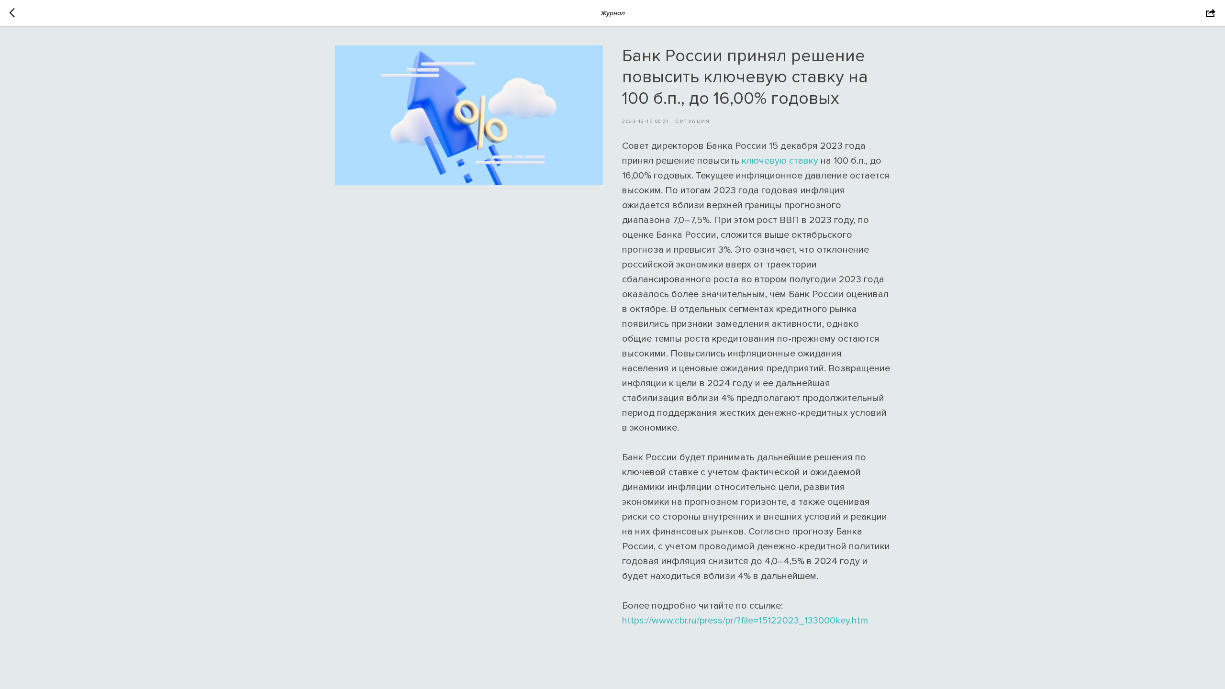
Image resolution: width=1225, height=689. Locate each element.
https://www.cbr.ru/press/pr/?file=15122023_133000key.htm (745, 620)
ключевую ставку (780, 161)
